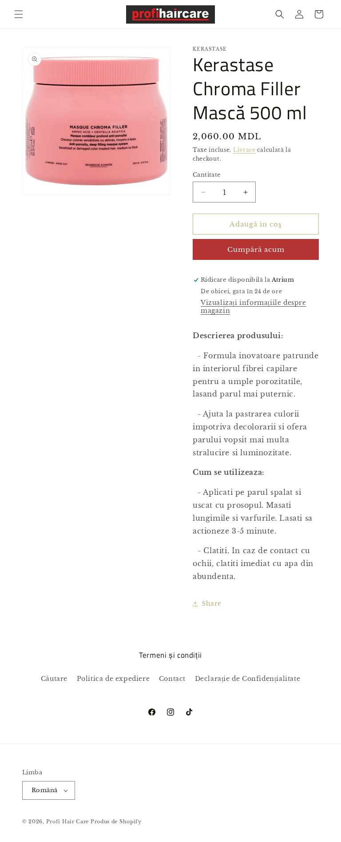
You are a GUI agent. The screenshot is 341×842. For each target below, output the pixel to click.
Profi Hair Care (67, 821)
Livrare (244, 149)
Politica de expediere (113, 679)
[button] (18, 14)
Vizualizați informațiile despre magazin (253, 307)
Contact (172, 679)
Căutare (54, 679)
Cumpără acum (256, 249)
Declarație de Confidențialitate (248, 679)
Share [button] (212, 603)
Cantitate (207, 174)
